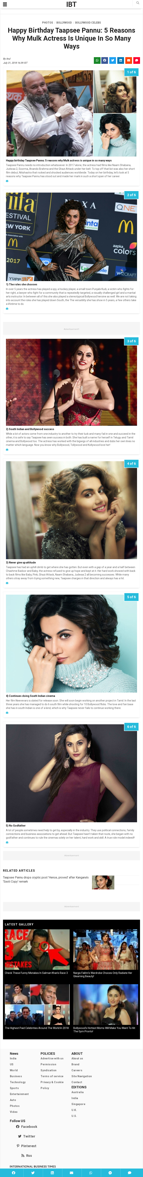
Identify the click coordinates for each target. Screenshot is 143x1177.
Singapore (78, 1104)
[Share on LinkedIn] (52, 1173)
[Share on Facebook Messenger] (110, 1173)
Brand (76, 1064)
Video (14, 1111)
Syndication (49, 1070)
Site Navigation (82, 1076)
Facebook (28, 1127)
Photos (15, 1105)
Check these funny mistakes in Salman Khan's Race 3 (36, 972)
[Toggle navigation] (5, 4)
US (12, 1064)
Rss (28, 1156)
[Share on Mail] (71, 1173)
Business (16, 1076)
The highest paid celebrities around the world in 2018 (37, 1028)
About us (77, 1058)
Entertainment (19, 1094)
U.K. (74, 1110)
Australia (78, 1092)
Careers (77, 1070)
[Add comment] (129, 1173)
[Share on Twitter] (32, 1173)
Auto (13, 1100)
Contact (77, 1082)
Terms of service (52, 1076)
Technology (18, 1082)
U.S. (74, 1115)
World (14, 1070)
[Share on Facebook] (13, 1173)
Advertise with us (52, 1058)
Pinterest (28, 1146)
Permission (48, 1064)
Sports (14, 1088)
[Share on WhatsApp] (91, 1173)
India (13, 1058)
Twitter (28, 1136)
